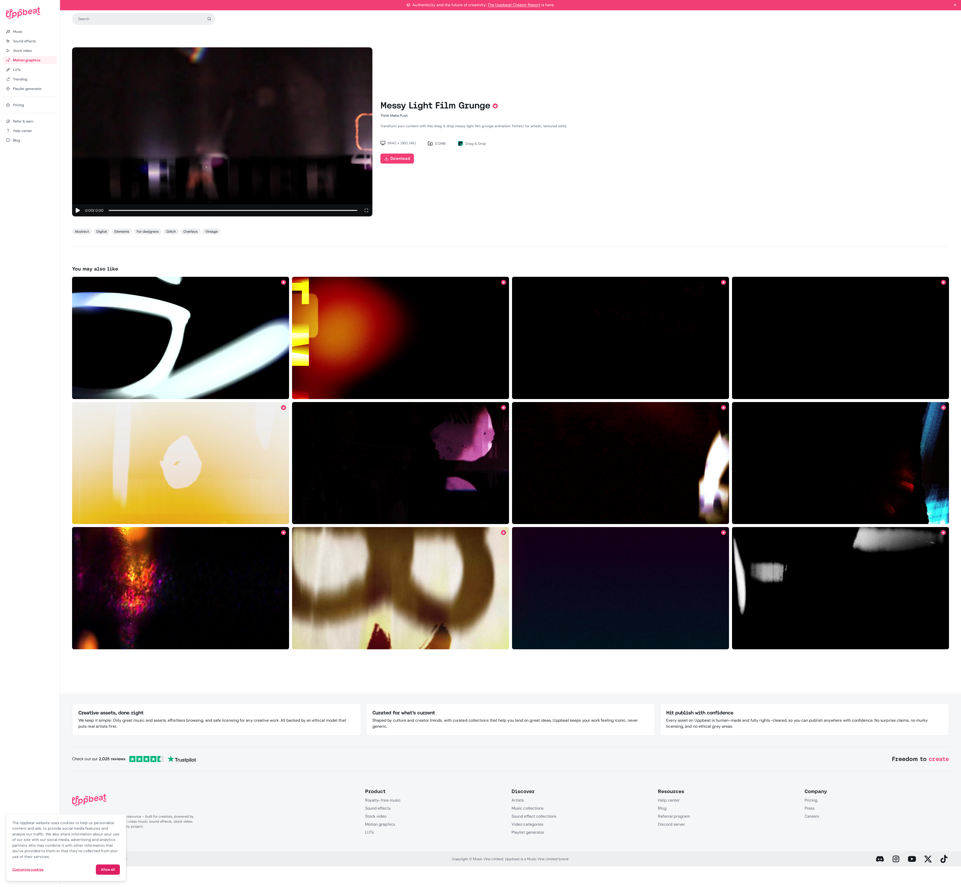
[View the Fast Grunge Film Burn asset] (620, 338)
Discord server (671, 824)
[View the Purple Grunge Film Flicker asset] (400, 463)
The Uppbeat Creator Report (514, 5)
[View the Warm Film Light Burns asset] (180, 463)
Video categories (527, 824)
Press (810, 808)
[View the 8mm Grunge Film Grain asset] (400, 588)
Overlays (190, 231)
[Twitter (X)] (928, 859)
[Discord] (880, 859)
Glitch (171, 231)
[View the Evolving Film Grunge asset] (180, 588)
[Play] (77, 210)
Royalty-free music (383, 800)
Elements (121, 231)
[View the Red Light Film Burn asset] (400, 338)
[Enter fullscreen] (366, 210)
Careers (812, 816)
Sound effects (378, 808)
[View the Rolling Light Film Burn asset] (180, 338)
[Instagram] (896, 859)
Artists (518, 800)
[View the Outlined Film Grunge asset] (840, 463)
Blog (662, 808)
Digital (101, 231)
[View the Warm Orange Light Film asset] (840, 338)
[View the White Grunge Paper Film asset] (840, 588)
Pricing (811, 800)
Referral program (674, 816)
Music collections (528, 808)
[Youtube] (912, 859)
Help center (669, 800)
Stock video (376, 816)
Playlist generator (528, 832)
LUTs (369, 832)
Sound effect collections (534, 816)
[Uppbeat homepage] (30, 13)
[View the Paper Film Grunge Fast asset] (620, 463)
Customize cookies (28, 869)
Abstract (82, 231)
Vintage (211, 231)
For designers (148, 231)
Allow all (108, 869)
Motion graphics (380, 824)
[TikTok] (944, 859)
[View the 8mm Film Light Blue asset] (620, 588)
